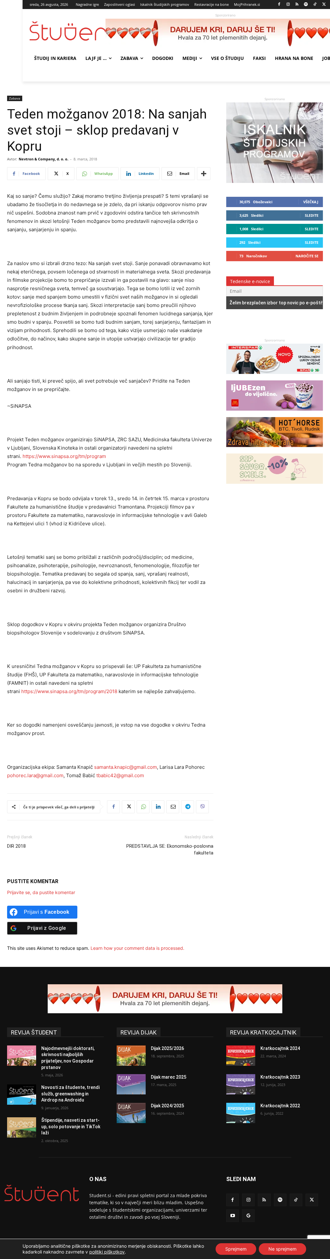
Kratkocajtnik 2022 (280, 1105)
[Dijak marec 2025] (131, 1084)
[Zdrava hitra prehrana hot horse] (274, 450)
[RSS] (297, 4)
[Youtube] (232, 1215)
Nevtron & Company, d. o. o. (43, 159)
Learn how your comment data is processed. (137, 948)
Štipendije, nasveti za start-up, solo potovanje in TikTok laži (70, 1126)
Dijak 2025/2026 (167, 1048)
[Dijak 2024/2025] (131, 1113)
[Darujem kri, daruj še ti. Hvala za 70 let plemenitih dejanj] (165, 998)
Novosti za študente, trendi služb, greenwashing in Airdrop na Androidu (70, 1093)
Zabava (14, 98)
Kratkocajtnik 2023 (280, 1077)
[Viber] (202, 806)
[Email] (172, 806)
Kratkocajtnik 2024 (280, 1048)
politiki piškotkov (107, 1251)
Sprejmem (236, 1249)
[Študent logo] (67, 31)
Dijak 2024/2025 (167, 1105)
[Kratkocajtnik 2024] (240, 1055)
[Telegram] (187, 806)
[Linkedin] (157, 806)
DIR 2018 (16, 846)
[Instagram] (288, 4)
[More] (203, 173)
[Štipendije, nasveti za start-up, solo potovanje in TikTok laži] (21, 1127)
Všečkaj (310, 201)
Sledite (311, 215)
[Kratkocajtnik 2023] (240, 1084)
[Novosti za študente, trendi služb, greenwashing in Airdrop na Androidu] (21, 1094)
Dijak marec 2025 (168, 1077)
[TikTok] (315, 4)
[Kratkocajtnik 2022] (240, 1113)
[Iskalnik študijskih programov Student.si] (274, 181)
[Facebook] (279, 4)
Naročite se (307, 255)
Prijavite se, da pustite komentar (41, 892)
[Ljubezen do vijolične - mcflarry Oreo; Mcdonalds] (274, 414)
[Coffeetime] (274, 487)
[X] (324, 4)
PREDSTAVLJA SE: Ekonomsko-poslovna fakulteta (169, 849)
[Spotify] (306, 4)
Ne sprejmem (282, 1249)
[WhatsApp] (143, 806)
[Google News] (248, 1215)
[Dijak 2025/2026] (131, 1055)
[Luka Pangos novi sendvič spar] (274, 377)
